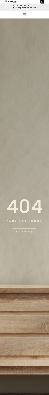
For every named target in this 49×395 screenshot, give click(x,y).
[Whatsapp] (42, 1)
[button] (24, 14)
